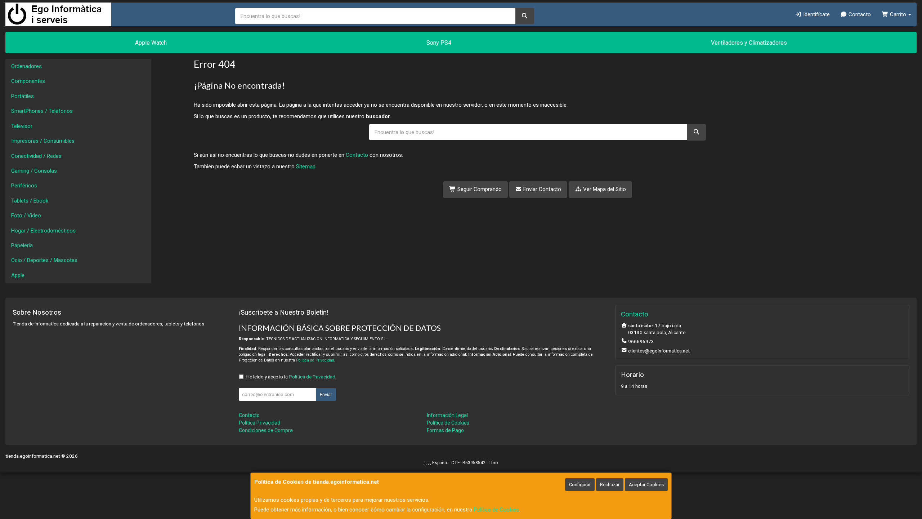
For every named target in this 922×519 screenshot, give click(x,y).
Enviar (326, 394)
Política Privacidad (259, 423)
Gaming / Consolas (34, 171)
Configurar (580, 484)
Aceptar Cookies (646, 484)
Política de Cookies (496, 509)
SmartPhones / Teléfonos (42, 111)
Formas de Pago (445, 430)
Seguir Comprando (479, 189)
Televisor (21, 126)
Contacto (859, 14)
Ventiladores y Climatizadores (749, 42)
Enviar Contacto (541, 189)
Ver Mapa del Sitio (604, 189)
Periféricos (24, 185)
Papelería (22, 245)
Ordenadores (26, 66)
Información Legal (447, 415)
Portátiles (22, 96)
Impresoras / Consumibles (43, 141)
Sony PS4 (438, 42)
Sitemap (305, 166)
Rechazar (609, 484)
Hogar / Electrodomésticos (43, 230)
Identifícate (816, 14)
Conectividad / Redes (36, 156)
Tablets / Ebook (29, 201)
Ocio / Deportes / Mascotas (44, 260)
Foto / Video (26, 215)
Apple (17, 275)
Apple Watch (151, 42)
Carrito (898, 14)
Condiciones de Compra (266, 430)
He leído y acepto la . (291, 377)
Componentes (28, 81)
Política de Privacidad (315, 360)
